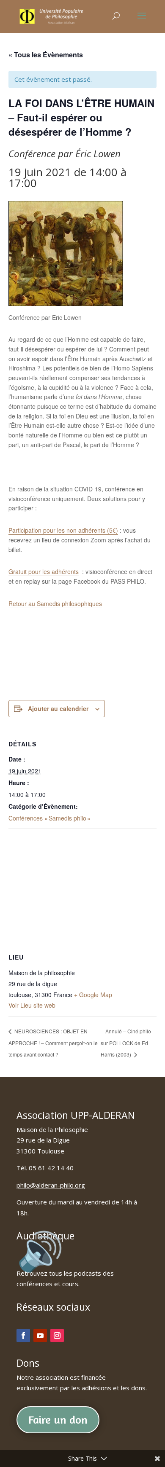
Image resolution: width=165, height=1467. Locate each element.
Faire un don (58, 1419)
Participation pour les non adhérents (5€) (63, 530)
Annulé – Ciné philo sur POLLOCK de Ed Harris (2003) (126, 1042)
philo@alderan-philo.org (50, 1185)
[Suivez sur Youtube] (40, 1335)
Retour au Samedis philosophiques (55, 603)
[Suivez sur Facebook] (23, 1335)
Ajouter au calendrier (58, 708)
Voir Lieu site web (31, 1005)
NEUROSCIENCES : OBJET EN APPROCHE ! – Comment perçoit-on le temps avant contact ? (53, 1042)
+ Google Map (93, 994)
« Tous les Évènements (45, 54)
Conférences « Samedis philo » (49, 818)
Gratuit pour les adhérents (43, 571)
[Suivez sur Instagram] (57, 1335)
